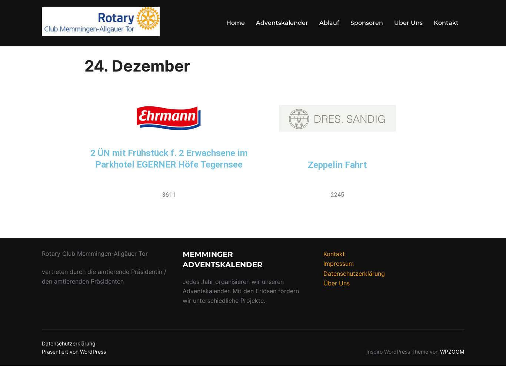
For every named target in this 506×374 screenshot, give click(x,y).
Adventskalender (282, 22)
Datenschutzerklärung (354, 273)
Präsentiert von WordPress (74, 351)
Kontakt (446, 22)
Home (235, 22)
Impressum (338, 263)
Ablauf (329, 22)
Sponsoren (366, 22)
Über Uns (408, 22)
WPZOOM (452, 351)
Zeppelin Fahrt (337, 165)
